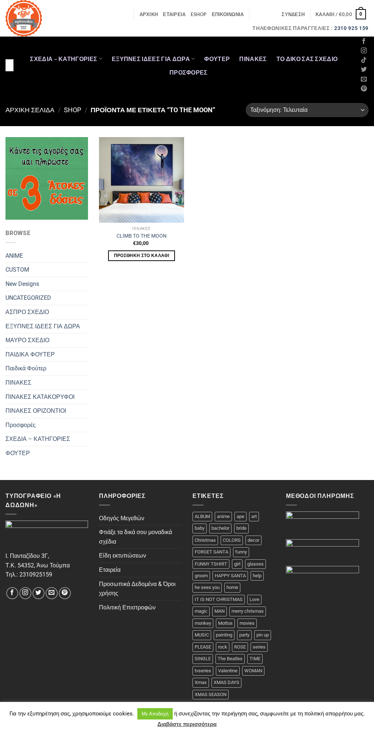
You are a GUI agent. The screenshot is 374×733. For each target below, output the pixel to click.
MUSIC (202, 635)
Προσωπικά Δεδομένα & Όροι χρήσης (137, 589)
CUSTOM (17, 269)
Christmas (205, 540)
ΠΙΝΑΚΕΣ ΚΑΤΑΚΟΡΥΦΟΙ (40, 396)
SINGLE (203, 658)
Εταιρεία (110, 569)
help (257, 575)
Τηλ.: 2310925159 (28, 574)
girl (237, 564)
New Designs (22, 283)
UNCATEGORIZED (28, 297)
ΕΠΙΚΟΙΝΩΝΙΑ (228, 14)
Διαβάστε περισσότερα (187, 724)
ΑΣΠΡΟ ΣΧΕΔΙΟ (27, 312)
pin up (262, 635)
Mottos (225, 623)
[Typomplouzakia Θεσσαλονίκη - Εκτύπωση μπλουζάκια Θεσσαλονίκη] (35, 18)
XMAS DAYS (226, 682)
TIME (254, 658)
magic (201, 611)
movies (247, 623)
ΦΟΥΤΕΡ (217, 58)
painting (224, 635)
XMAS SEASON (210, 694)
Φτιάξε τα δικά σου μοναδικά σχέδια (135, 537)
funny (241, 552)
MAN (219, 611)
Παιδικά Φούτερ (25, 368)
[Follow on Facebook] (364, 41)
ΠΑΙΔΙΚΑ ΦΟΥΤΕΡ (30, 354)
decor (253, 540)
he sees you (207, 587)
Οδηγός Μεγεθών (121, 518)
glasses (255, 564)
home (232, 587)
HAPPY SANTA (230, 575)
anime (223, 516)
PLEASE (203, 647)
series (259, 647)
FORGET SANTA (211, 552)
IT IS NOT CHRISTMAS (219, 599)
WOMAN (253, 670)
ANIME (14, 255)
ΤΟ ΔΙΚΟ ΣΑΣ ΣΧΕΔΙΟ (307, 58)
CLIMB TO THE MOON (142, 236)
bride (241, 528)
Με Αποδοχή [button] (155, 714)
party (244, 635)
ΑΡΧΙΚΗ (149, 14)
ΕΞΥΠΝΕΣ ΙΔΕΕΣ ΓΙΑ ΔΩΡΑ (151, 58)
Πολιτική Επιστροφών (127, 607)
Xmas (201, 682)
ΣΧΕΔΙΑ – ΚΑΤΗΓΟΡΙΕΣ (63, 58)
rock (222, 647)
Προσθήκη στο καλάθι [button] (141, 255)
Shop (72, 110)
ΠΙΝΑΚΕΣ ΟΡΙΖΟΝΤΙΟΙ (35, 410)
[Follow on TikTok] (364, 60)
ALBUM (202, 516)
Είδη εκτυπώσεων (122, 555)
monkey (203, 623)
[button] (293, 14)
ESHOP (198, 14)
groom (201, 575)
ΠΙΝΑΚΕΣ (253, 58)
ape (240, 516)
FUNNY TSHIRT (211, 564)
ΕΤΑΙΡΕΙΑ (174, 14)
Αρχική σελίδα (29, 110)
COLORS (232, 540)
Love (254, 599)
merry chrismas (248, 611)
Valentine (227, 670)
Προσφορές (188, 72)
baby (200, 528)
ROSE (240, 647)
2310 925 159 (351, 28)
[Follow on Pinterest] (364, 89)
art (254, 516)
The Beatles (230, 658)
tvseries (203, 670)
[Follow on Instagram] (364, 51)
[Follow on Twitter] (364, 70)
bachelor (220, 528)
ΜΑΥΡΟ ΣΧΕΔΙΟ (27, 340)
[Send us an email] (364, 79)
